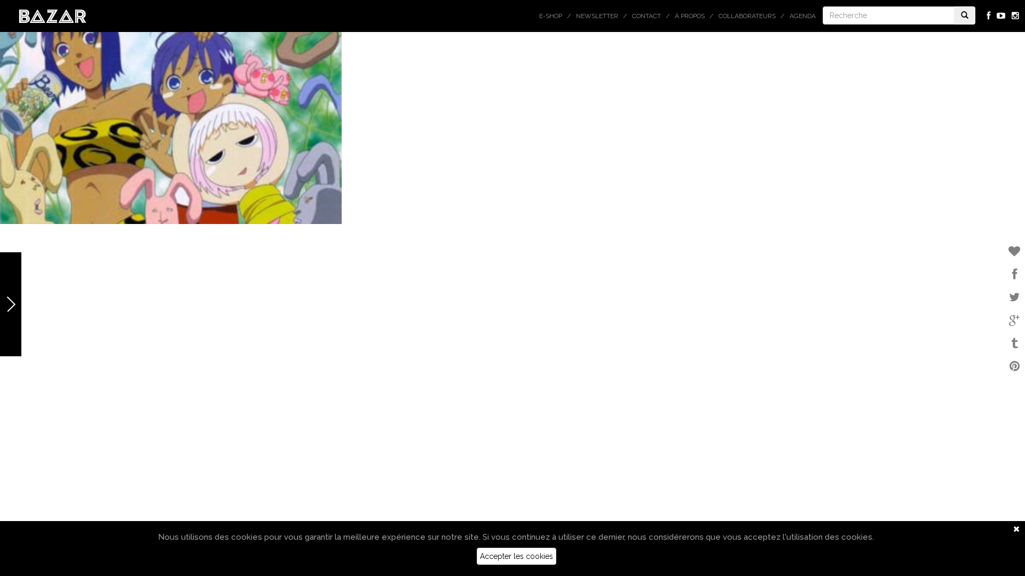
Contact (646, 16)
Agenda (803, 16)
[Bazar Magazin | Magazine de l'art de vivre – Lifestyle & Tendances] (52, 15)
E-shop (550, 16)
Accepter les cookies (516, 556)
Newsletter (597, 16)
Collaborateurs (747, 16)
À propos (690, 16)
